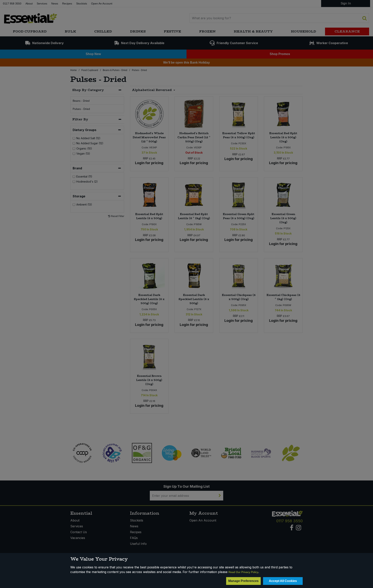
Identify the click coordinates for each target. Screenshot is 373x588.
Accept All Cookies (283, 581)
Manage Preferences (243, 581)
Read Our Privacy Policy (243, 572)
